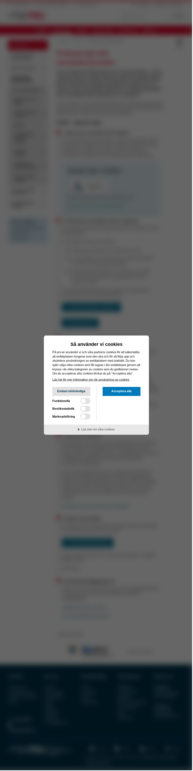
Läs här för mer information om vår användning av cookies (90, 379)
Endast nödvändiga (71, 391)
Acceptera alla (121, 391)
